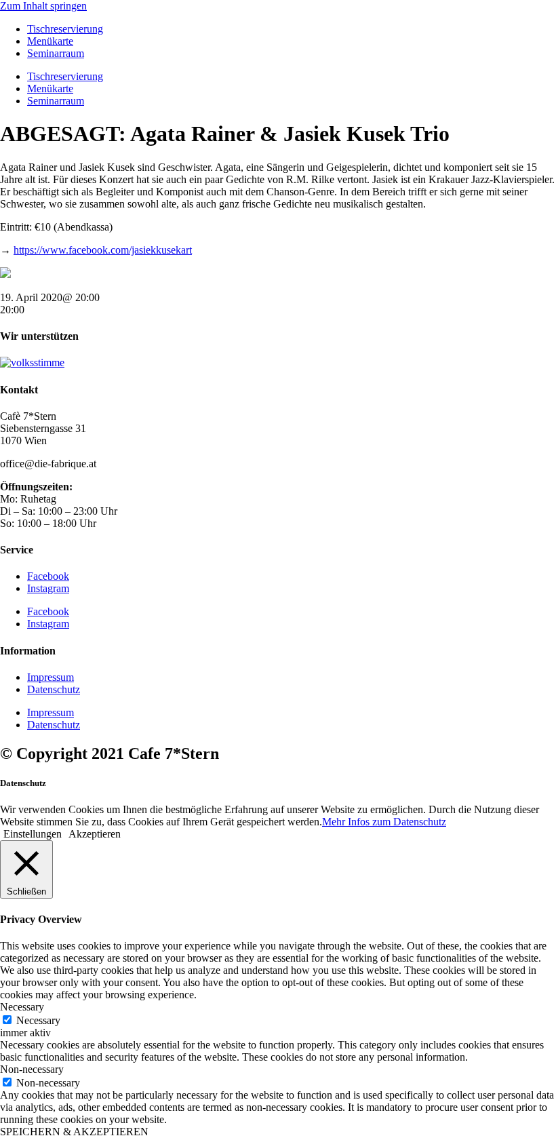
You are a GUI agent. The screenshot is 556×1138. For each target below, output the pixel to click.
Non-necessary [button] (32, 1069)
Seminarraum (55, 53)
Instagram (48, 588)
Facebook (48, 576)
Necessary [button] (22, 1007)
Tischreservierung (65, 29)
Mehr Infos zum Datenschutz (384, 821)
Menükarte (50, 41)
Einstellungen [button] (32, 834)
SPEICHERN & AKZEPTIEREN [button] (74, 1131)
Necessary (38, 1020)
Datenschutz (53, 689)
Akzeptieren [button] (94, 834)
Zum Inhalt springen (43, 6)
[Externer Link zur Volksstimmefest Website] (32, 362)
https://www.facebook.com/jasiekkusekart (103, 250)
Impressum (50, 677)
